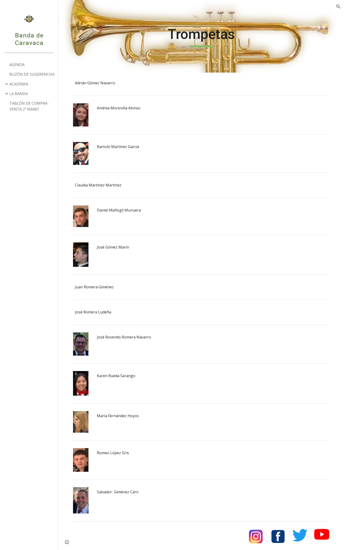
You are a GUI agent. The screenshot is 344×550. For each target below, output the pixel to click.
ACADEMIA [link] (18, 84)
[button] (338, 6)
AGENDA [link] (17, 64)
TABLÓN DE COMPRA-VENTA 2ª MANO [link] (29, 106)
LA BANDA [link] (18, 93)
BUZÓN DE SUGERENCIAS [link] (32, 74)
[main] (201, 36)
